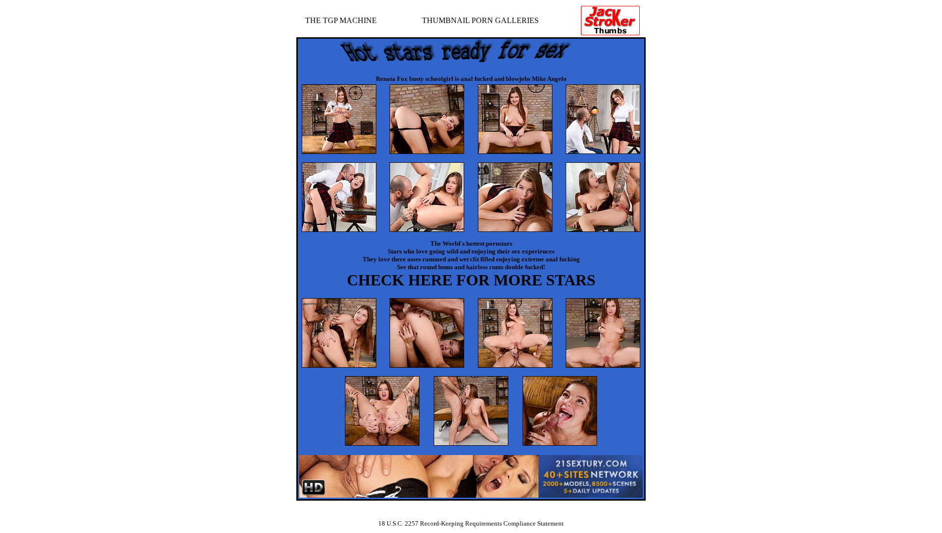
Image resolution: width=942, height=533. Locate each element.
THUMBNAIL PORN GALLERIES (480, 20)
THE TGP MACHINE (341, 20)
